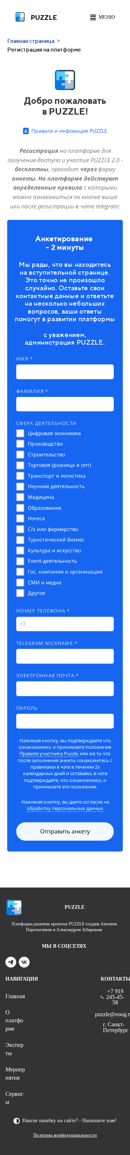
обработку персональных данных (65, 808)
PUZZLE (44, 17)
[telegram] (10, 965)
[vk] (24, 965)
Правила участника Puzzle (49, 753)
